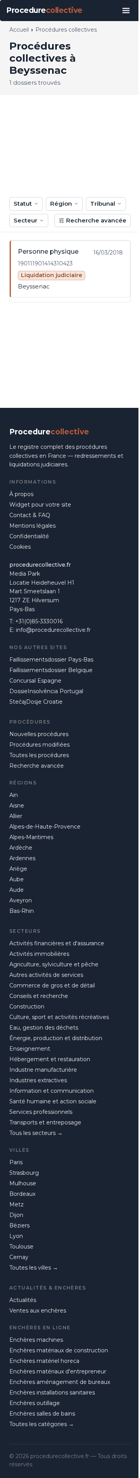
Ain (13, 795)
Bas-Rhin (21, 910)
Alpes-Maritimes (31, 837)
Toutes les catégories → (41, 1424)
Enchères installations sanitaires (52, 1392)
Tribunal (102, 203)
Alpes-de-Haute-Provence (44, 826)
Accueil (19, 29)
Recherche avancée (96, 220)
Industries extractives (38, 1080)
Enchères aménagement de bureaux (59, 1382)
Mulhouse (22, 1183)
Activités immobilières (39, 953)
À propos (21, 494)
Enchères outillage (34, 1403)
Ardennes (22, 858)
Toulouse (21, 1246)
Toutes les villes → (33, 1267)
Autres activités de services (46, 974)
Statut (23, 203)
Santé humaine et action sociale (52, 1101)
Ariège (18, 868)
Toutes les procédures (39, 755)
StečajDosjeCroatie (36, 701)
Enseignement (29, 1048)
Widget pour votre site (40, 504)
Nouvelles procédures (38, 734)
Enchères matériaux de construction (58, 1350)
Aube (16, 879)
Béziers (19, 1225)
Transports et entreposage (45, 1122)
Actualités (22, 1300)
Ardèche (20, 847)
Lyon (16, 1236)
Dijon (16, 1214)
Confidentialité (29, 536)
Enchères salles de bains (42, 1413)
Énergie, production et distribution (55, 1038)
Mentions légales (32, 525)
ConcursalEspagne (35, 680)
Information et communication (51, 1090)
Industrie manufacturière (43, 1069)
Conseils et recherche (38, 996)
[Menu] (126, 10)
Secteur (25, 220)
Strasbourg (24, 1172)
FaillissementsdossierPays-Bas (51, 659)
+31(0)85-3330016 (39, 621)
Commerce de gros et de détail (52, 985)
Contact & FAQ (29, 515)
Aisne (16, 805)
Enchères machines (36, 1339)
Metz (16, 1204)
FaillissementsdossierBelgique (51, 670)
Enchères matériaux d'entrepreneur (57, 1371)
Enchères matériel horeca (44, 1360)
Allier (15, 816)
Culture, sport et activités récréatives (59, 1017)
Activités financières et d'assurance (56, 943)
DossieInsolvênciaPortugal (46, 691)
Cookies (20, 546)
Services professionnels (40, 1111)
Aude (16, 889)
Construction (26, 1006)
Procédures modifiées (39, 744)
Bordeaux (22, 1193)
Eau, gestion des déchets (43, 1027)
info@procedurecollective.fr (53, 629)
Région (61, 203)
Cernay (18, 1257)
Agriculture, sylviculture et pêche (53, 964)
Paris (16, 1162)
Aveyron (20, 900)
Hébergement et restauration (49, 1059)
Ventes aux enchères (37, 1310)
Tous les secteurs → (36, 1133)
